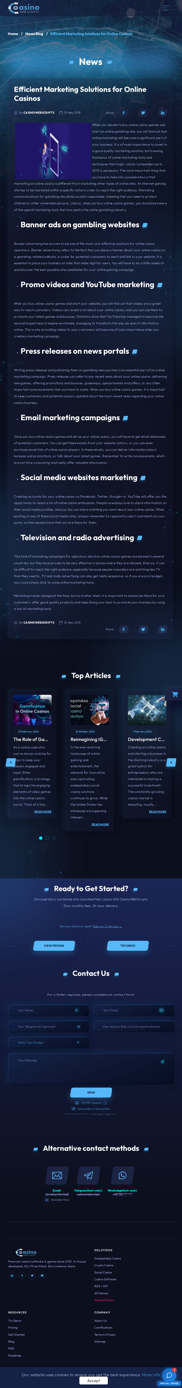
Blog (11, 1341)
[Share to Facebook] (123, 113)
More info (151, 1374)
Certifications (103, 1327)
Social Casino (103, 1272)
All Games (101, 1293)
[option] (32, 754)
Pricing (13, 1327)
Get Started (16, 1334)
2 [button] (47, 838)
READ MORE (43, 811)
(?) (105, 1103)
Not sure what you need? (91, 926)
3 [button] (54, 838)
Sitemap (99, 1341)
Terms (108, 1114)
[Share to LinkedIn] (162, 113)
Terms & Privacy (104, 1334)
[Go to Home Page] (23, 7)
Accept (93, 1380)
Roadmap (14, 1355)
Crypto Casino (103, 1265)
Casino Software (105, 1279)
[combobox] (48, 1042)
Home (13, 33)
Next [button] (171, 762)
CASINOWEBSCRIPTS (38, 112)
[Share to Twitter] (143, 113)
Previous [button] (10, 762)
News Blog (34, 33)
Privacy (99, 1114)
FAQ (11, 1348)
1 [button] (40, 838)
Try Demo (14, 1320)
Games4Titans (104, 1300)
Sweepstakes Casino (107, 1258)
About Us (100, 1320)
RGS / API (101, 1286)
